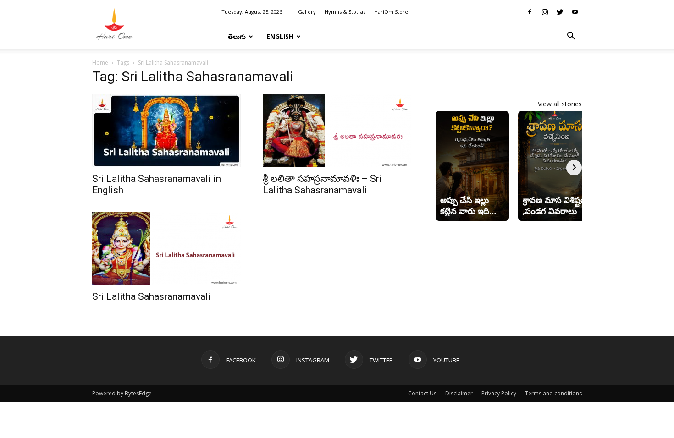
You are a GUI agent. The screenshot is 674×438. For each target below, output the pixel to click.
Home (100, 62)
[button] (571, 37)
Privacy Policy (498, 393)
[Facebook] (529, 11)
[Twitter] (560, 11)
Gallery (307, 11)
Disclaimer (459, 393)
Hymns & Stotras (345, 11)
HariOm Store (391, 11)
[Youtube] (575, 11)
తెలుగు (237, 36)
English (279, 36)
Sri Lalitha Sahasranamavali (151, 296)
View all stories (560, 103)
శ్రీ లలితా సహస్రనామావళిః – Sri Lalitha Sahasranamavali (322, 184)
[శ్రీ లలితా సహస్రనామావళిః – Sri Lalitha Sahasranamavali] (337, 130)
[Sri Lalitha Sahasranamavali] (166, 248)
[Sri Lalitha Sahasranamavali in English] (166, 130)
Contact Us (422, 393)
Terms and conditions (553, 393)
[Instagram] (545, 11)
